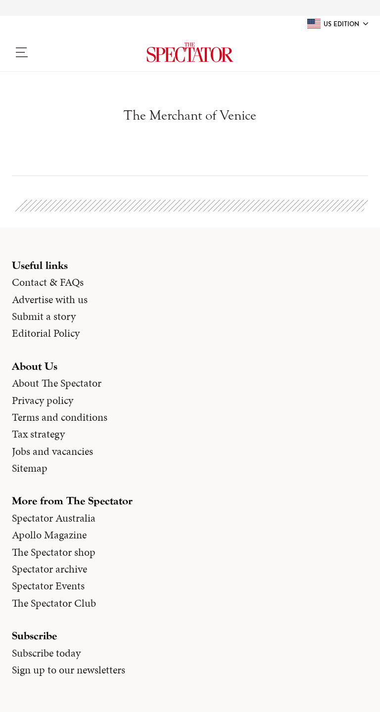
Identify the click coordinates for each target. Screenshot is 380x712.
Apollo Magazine (49, 535)
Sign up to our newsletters (68, 670)
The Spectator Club (54, 603)
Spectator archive (49, 569)
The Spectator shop (53, 552)
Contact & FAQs (48, 282)
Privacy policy (42, 400)
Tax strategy (38, 434)
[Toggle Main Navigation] (53, 52)
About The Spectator (56, 383)
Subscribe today (46, 653)
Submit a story (44, 316)
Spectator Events (48, 585)
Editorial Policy (46, 333)
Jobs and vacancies (52, 451)
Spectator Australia (53, 518)
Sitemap (30, 468)
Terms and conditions (59, 417)
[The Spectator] (190, 52)
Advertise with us (50, 299)
